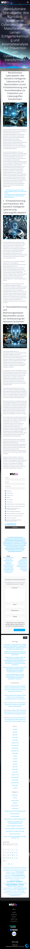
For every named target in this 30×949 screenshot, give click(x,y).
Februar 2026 (15, 737)
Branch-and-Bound (23, 870)
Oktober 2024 (15, 780)
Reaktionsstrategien (9, 548)
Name (15, 604)
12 (10, 852)
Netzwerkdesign (13, 889)
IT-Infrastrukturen (16, 543)
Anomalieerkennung (8, 538)
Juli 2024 (15, 788)
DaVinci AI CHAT (9, 499)
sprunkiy (6, 686)
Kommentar (15, 587)
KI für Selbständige (15, 816)
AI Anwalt (15, 797)
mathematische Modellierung (12, 886)
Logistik (25, 883)
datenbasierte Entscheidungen (11, 873)
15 (16, 852)
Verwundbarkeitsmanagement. (15, 551)
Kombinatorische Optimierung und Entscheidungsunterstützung (12, 509)
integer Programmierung (9, 878)
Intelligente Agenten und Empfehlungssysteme (15, 504)
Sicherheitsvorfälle (20, 549)
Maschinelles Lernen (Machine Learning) (14, 515)
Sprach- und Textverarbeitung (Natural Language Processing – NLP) (13, 520)
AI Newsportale (9, 493)
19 (10, 855)
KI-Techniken (24, 543)
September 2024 (15, 782)
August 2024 (15, 785)
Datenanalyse (20, 872)
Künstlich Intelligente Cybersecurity (13, 511)
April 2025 (15, 764)
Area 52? (6, 702)
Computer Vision (9, 495)
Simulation (9, 894)
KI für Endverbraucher (15, 813)
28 (14, 858)
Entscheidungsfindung (18, 875)
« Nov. (8, 863)
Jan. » (12, 863)
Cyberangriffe (23, 541)
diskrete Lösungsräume (20, 873)
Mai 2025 (15, 761)
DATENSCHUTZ (14, 921)
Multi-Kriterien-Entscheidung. (7, 888)
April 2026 (15, 732)
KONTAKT (14, 916)
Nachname (7, 482)
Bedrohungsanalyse (9, 540)
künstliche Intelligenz (15, 881)
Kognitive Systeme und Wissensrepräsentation (15, 506)
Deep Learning (9, 501)
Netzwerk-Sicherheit (14, 546)
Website (15, 616)
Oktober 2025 (15, 748)
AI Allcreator (8, 491)
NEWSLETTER (14, 919)
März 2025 (15, 766)
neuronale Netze (20, 889)
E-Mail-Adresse (8, 486)
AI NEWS (14, 912)
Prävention (21, 546)
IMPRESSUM (14, 914)
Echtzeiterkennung (7, 543)
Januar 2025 (15, 772)
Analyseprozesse (16, 867)
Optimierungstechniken (9, 891)
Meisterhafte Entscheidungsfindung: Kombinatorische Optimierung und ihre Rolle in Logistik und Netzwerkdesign (15, 704)
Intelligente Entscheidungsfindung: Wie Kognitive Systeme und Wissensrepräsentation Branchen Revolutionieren (15, 653)
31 (5, 860)
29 (16, 858)
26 (10, 858)
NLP (25, 889)
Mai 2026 (15, 729)
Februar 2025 (15, 769)
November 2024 (15, 777)
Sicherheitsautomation (20, 548)
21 (14, 855)
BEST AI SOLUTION (20, 946)
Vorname (7, 477)
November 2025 (15, 745)
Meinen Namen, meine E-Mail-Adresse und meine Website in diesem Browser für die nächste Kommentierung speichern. (15, 624)
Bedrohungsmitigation (8, 541)
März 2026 (15, 734)
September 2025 (15, 750)
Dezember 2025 (15, 742)
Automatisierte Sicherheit (19, 538)
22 (16, 855)
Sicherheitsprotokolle (10, 549)
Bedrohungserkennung (20, 540)
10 (5, 852)
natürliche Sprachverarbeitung (20, 888)
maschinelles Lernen (15, 884)
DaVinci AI (8, 497)
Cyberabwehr (17, 541)
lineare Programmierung (20, 883)
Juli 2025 (15, 756)
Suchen (25, 637)
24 (5, 858)
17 (5, 855)
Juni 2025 (15, 758)
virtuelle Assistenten (15, 895)
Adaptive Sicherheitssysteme (16, 537)
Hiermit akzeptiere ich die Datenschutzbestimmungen (10, 524)
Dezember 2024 (15, 774)
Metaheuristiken (20, 886)
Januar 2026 (15, 740)
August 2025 (15, 753)
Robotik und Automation (11, 517)
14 (14, 852)
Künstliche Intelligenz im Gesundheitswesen (15, 513)
